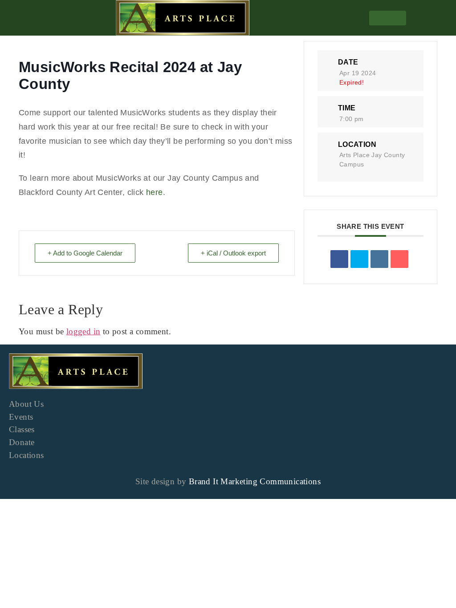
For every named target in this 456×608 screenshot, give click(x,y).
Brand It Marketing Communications (255, 481)
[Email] (399, 259)
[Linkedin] (379, 259)
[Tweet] (359, 259)
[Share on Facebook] (339, 259)
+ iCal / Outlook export (233, 253)
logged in (83, 331)
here (154, 192)
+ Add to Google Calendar (85, 253)
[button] (387, 18)
